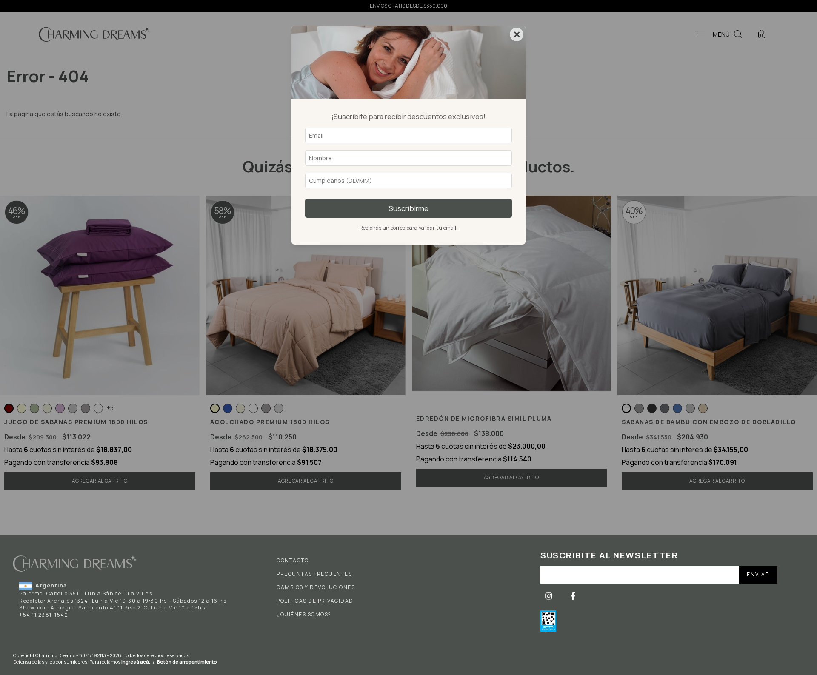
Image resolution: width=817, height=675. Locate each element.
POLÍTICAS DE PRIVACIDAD (315, 601)
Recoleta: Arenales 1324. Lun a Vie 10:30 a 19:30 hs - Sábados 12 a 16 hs (122, 600)
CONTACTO (293, 560)
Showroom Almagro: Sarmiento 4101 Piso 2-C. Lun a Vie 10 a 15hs (112, 607)
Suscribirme (408, 208)
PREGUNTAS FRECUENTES (314, 574)
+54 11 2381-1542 (43, 614)
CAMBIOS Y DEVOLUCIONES (316, 587)
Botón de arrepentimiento (187, 661)
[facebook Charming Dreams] (573, 596)
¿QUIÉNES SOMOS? (304, 614)
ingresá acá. (135, 661)
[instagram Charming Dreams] (549, 596)
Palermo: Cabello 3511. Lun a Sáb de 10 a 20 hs (85, 593)
